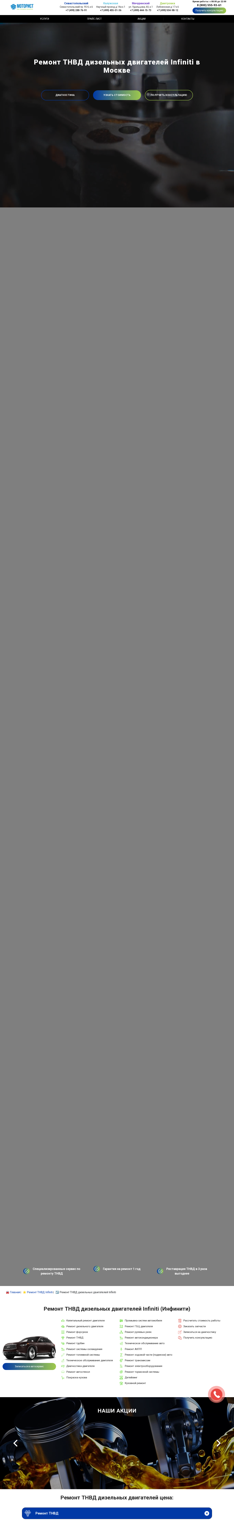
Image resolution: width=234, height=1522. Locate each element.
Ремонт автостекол (78, 1371)
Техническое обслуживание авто (145, 1343)
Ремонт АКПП (133, 1349)
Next (218, 1443)
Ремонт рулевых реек (138, 1332)
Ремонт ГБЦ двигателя (139, 1326)
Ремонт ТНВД (74, 1337)
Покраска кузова (76, 1377)
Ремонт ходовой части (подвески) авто (148, 1354)
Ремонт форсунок (77, 1332)
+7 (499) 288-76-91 (76, 10)
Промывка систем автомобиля (143, 1320)
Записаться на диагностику (199, 1332)
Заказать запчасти (194, 1326)
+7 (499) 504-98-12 (167, 10)
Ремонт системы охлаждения (84, 1349)
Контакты (187, 18)
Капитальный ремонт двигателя (85, 1320)
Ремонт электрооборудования (143, 1366)
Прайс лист (94, 18)
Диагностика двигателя (80, 1366)
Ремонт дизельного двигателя (84, 1326)
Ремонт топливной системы (83, 1354)
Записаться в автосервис (29, 1366)
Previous (15, 1443)
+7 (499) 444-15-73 (140, 10)
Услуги (44, 18)
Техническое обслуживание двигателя (89, 1360)
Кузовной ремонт (135, 1383)
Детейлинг (131, 1377)
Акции (142, 18)
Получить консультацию (209, 10)
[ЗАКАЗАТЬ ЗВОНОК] (216, 1394)
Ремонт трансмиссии (137, 1360)
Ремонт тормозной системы (142, 1371)
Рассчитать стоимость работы (201, 1320)
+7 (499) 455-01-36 (110, 10)
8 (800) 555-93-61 (209, 5)
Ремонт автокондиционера (141, 1337)
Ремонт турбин (75, 1343)
